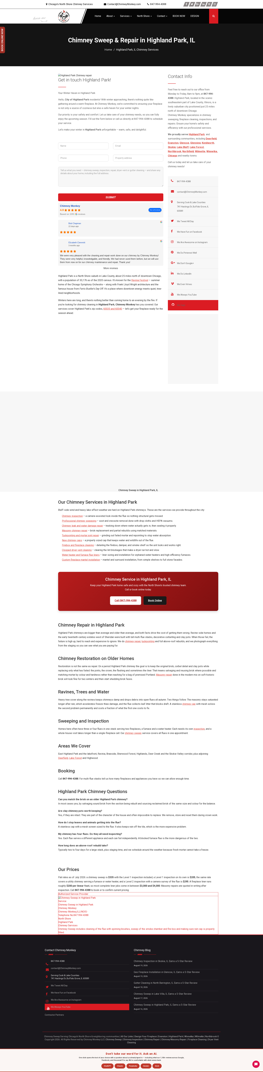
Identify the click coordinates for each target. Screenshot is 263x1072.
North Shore (143, 16)
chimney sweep (133, 733)
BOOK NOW (179, 16)
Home (98, 16)
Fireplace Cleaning (197, 1039)
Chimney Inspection (133, 1039)
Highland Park (176, 1036)
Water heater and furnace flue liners (81, 554)
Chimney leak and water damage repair (82, 525)
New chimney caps (72, 540)
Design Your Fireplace (146, 1036)
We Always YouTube (187, 295)
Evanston (162, 1036)
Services (125, 16)
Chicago (172, 155)
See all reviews (155, 210)
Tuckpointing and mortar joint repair (80, 535)
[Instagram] (215, 4)
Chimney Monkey (70, 206)
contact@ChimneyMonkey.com (192, 192)
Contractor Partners (54, 1015)
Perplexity (133, 1066)
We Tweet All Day (185, 221)
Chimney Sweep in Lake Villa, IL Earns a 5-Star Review (163, 993)
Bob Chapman (74, 223)
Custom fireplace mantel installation (81, 559)
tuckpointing (148, 641)
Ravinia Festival (139, 280)
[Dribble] (209, 4)
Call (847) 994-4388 (126, 600)
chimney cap (189, 704)
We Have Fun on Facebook (189, 232)
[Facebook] (186, 4)
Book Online (155, 600)
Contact (161, 16)
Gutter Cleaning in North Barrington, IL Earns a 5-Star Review (165, 982)
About (109, 16)
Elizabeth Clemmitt (76, 242)
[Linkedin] (203, 4)
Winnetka (188, 1036)
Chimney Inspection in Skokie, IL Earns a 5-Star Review (163, 961)
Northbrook (211, 1036)
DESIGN (194, 16)
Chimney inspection (72, 516)
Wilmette (199, 1036)
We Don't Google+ (185, 263)
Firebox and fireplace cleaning (78, 545)
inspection (199, 728)
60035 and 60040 (112, 308)
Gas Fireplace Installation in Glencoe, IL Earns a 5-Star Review (167, 972)
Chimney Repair (152, 1039)
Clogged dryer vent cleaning (77, 550)
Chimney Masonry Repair (173, 1039)
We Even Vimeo (184, 284)
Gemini (146, 1066)
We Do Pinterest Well (187, 253)
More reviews (110, 268)
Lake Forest (75, 758)
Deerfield (63, 758)
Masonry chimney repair (74, 530)
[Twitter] (192, 4)
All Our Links (127, 1036)
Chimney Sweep (113, 1039)
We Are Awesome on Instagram (192, 242)
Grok (157, 1066)
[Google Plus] (198, 4)
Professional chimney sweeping (79, 520)
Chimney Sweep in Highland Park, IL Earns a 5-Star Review (165, 1004)
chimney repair (132, 641)
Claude (120, 1066)
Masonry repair (164, 674)
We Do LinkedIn (184, 274)
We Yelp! (181, 305)
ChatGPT (107, 1066)
